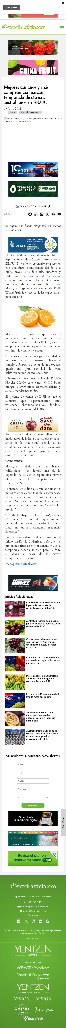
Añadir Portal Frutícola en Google (35, 206)
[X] (47, 215)
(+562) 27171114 (34, 901)
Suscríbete (63, 822)
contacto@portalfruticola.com (34, 906)
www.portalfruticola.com (45, 276)
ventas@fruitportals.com (34, 911)
